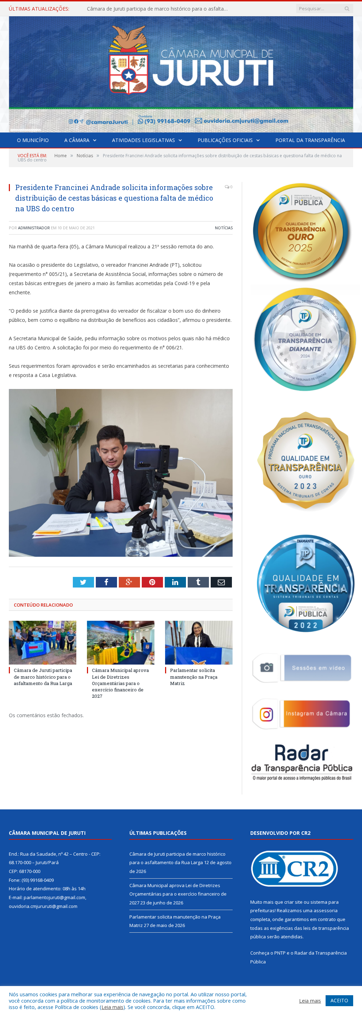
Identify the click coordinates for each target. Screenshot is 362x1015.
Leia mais (112, 1006)
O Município (33, 140)
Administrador (34, 227)
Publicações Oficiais (225, 140)
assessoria (326, 910)
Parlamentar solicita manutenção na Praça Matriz (193, 676)
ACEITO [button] (339, 1000)
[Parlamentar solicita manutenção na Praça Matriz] (199, 643)
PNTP (280, 953)
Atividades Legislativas (143, 140)
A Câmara (76, 140)
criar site (293, 902)
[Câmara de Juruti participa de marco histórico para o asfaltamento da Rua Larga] (42, 643)
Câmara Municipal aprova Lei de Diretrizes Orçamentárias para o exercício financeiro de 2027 (159, 9)
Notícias (224, 227)
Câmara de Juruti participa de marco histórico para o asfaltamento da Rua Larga (43, 676)
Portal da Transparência (310, 140)
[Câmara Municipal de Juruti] (181, 73)
